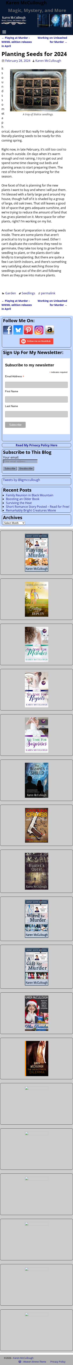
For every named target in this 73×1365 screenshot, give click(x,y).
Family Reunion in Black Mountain (29, 495)
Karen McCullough (23, 1358)
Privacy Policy (58, 1361)
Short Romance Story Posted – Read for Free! (37, 507)
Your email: (11, 457)
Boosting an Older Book (22, 499)
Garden (10, 293)
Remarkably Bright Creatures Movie (31, 510)
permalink (48, 293)
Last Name (11, 406)
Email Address (14, 376)
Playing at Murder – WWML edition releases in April (16, 42)
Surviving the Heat (19, 503)
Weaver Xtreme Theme (34, 1361)
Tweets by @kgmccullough (21, 480)
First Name (11, 391)
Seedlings (28, 293)
